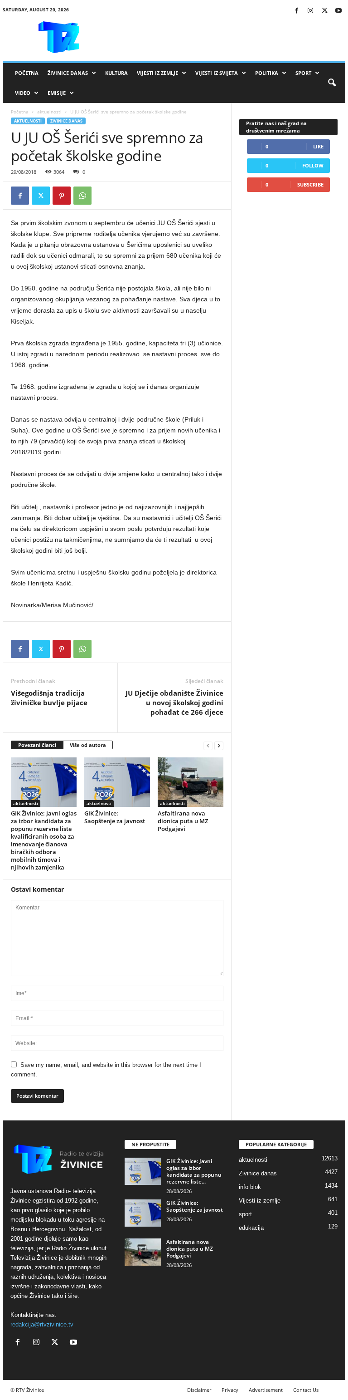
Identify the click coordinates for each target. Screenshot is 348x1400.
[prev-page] (208, 745)
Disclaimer (199, 1389)
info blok (250, 1187)
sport (245, 1214)
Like (318, 146)
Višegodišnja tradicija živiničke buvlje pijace (49, 697)
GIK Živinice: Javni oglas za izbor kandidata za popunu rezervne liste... (194, 1171)
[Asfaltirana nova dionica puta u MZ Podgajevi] (190, 781)
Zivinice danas (66, 121)
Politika (266, 72)
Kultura (116, 72)
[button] (332, 83)
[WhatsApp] (82, 196)
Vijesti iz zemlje (157, 72)
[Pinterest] (62, 196)
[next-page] (218, 745)
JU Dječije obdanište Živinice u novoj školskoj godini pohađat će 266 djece (174, 702)
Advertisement (266, 1389)
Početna (27, 72)
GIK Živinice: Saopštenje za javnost (114, 817)
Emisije (57, 92)
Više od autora (88, 745)
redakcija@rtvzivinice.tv (41, 1324)
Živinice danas (68, 72)
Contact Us (306, 1389)
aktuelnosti (49, 111)
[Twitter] (324, 11)
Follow (313, 165)
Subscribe (310, 184)
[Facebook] (296, 11)
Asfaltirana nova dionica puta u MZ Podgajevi (183, 821)
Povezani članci (37, 745)
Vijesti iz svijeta (216, 72)
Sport (303, 72)
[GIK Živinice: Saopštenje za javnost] (117, 781)
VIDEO (22, 92)
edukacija (251, 1227)
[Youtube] (338, 11)
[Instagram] (310, 11)
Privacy (230, 1389)
